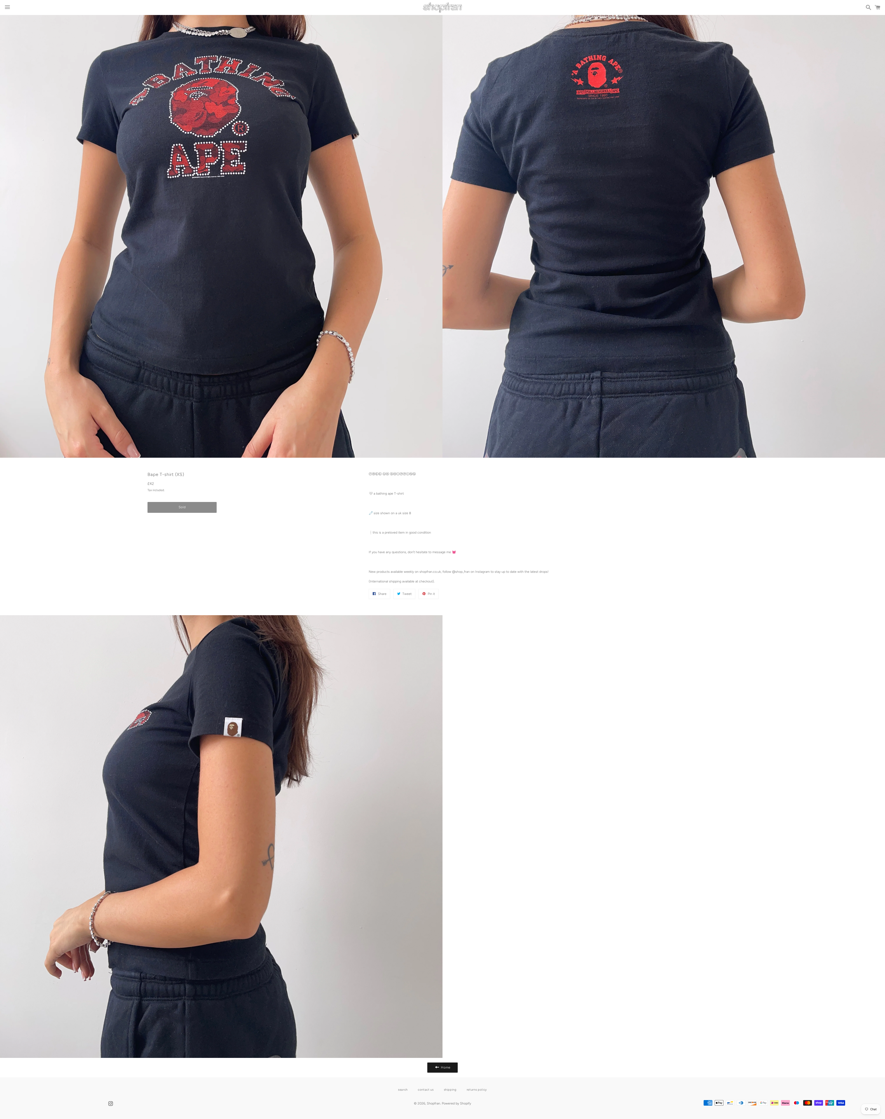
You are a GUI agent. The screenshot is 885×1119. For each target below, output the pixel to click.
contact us (426, 1089)
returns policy (477, 1089)
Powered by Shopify (456, 1103)
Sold (182, 507)
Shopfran (433, 1103)
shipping (450, 1089)
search (403, 1089)
